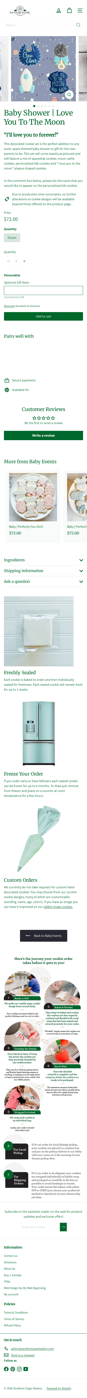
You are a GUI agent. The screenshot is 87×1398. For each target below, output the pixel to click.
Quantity (10, 252)
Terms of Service (14, 1319)
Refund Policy (12, 1325)
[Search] (78, 25)
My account (11, 1294)
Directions (10, 1262)
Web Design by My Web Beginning (25, 1288)
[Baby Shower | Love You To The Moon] (43, 356)
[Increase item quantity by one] (24, 261)
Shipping (9, 306)
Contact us (10, 1256)
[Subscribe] (63, 1227)
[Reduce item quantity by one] (8, 261)
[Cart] (69, 10)
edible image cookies (58, 907)
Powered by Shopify (59, 1388)
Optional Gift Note (16, 282)
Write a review (43, 435)
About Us (9, 1269)
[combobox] (43, 25)
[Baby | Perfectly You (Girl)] (33, 504)
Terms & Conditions (16, 1312)
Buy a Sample (12, 1275)
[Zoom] (69, 94)
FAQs (7, 1281)
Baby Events (43, 461)
